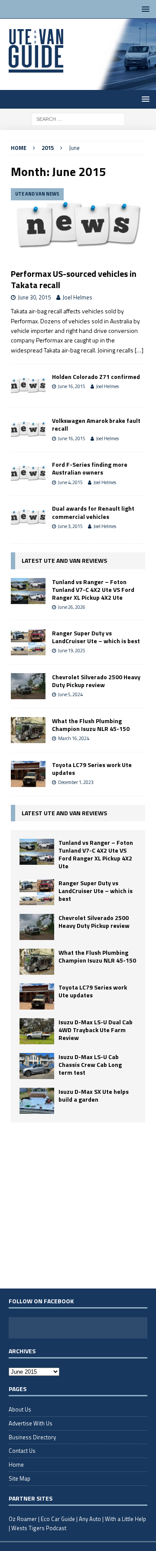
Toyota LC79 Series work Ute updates (92, 768)
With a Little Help (125, 1518)
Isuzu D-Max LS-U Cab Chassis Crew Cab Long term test (90, 1064)
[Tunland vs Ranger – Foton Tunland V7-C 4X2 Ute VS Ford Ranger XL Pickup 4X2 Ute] (28, 591)
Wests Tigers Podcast (38, 1528)
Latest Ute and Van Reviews (64, 812)
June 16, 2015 (71, 386)
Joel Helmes (77, 297)
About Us (20, 1409)
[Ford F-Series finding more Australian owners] (28, 474)
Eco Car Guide (58, 1518)
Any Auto (90, 1518)
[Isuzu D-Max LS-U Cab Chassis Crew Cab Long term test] (37, 1066)
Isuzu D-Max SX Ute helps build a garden (93, 1095)
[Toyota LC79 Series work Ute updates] (28, 774)
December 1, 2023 (76, 782)
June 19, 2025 (71, 650)
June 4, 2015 (70, 482)
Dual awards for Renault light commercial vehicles (93, 512)
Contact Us (22, 1450)
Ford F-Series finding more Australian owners (89, 468)
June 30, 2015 (34, 297)
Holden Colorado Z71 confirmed (96, 376)
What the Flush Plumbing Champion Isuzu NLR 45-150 (91, 724)
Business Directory (32, 1437)
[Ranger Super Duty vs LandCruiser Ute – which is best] (28, 642)
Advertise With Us (30, 1423)
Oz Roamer (23, 1518)
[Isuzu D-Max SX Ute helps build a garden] (37, 1101)
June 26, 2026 (71, 607)
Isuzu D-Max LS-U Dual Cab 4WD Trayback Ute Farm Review (95, 1029)
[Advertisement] (78, 1204)
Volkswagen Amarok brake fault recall (96, 424)
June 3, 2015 (70, 526)
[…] (139, 350)
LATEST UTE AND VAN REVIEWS (64, 560)
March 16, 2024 (73, 738)
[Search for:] (78, 118)
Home (16, 1464)
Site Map (19, 1478)
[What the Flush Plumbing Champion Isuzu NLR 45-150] (28, 730)
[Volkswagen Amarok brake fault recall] (28, 430)
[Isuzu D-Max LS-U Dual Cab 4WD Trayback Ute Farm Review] (37, 1031)
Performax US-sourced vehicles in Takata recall (73, 279)
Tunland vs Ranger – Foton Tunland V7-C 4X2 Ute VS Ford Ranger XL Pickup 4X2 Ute (93, 589)
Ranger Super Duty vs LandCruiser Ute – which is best (96, 636)
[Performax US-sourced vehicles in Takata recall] (78, 226)
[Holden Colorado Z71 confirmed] (28, 386)
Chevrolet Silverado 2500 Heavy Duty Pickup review (96, 680)
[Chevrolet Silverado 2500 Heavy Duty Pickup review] (28, 686)
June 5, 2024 (70, 694)
